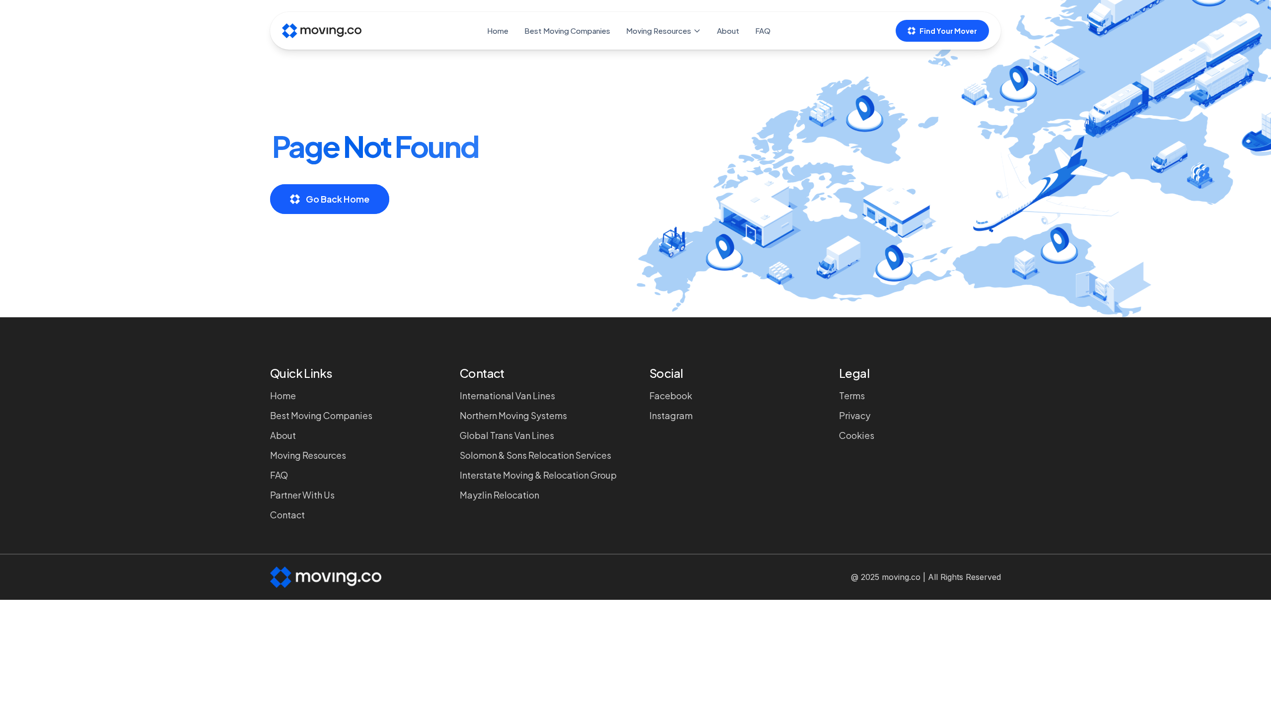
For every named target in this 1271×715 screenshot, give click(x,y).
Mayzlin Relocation (499, 494)
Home (497, 30)
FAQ (763, 30)
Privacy (854, 415)
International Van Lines (507, 395)
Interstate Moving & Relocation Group (538, 475)
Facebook (670, 395)
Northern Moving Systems (513, 415)
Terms (852, 395)
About (728, 30)
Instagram (671, 415)
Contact (287, 514)
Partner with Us (302, 494)
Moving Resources (658, 30)
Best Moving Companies (567, 30)
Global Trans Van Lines (507, 435)
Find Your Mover (948, 30)
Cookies (856, 435)
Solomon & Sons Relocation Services (535, 455)
